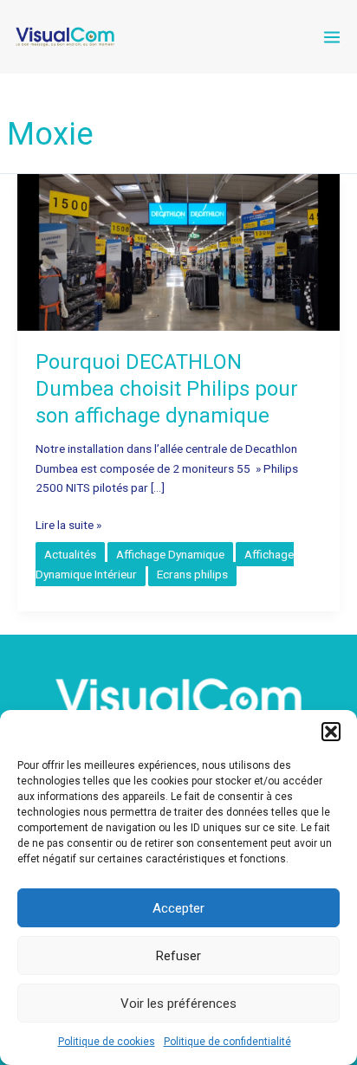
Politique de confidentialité (227, 1042)
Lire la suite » (68, 526)
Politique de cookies (106, 1042)
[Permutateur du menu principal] (331, 36)
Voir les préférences (178, 1003)
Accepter (178, 908)
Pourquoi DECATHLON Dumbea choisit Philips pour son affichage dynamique (167, 389)
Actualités (70, 554)
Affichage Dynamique (170, 554)
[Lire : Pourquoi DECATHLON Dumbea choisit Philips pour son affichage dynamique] (178, 251)
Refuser (178, 956)
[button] (331, 731)
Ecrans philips (192, 574)
